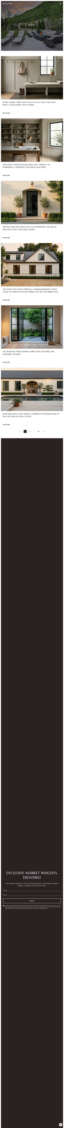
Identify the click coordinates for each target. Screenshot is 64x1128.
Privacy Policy (43, 908)
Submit (32, 901)
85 (38, 431)
